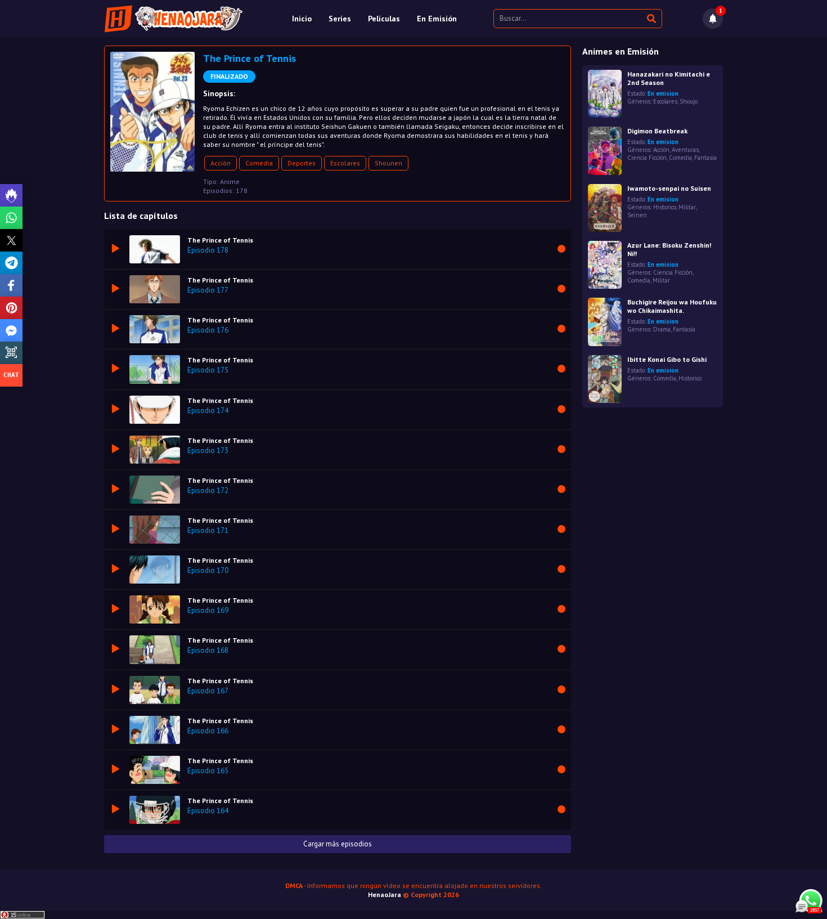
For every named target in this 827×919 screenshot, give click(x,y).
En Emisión (437, 19)
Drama (662, 329)
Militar (687, 207)
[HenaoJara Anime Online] (173, 19)
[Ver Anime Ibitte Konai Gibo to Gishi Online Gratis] (605, 379)
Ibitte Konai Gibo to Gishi (667, 359)
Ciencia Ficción (647, 158)
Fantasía (705, 158)
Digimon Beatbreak (657, 131)
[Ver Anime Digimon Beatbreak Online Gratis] (605, 150)
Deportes (301, 163)
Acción (220, 163)
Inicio (302, 19)
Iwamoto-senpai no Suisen (669, 188)
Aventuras (685, 150)
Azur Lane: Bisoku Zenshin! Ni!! (669, 249)
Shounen (388, 163)
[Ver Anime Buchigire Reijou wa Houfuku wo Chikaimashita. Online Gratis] (605, 322)
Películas (384, 19)
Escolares (345, 163)
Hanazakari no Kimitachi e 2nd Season (668, 78)
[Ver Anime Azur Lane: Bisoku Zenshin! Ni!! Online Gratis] (605, 265)
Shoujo (689, 101)
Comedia (259, 163)
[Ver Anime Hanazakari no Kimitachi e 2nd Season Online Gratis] (605, 94)
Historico (664, 207)
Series (340, 19)
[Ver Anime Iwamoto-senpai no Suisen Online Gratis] (605, 208)
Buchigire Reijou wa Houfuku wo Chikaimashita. (672, 306)
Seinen (637, 215)
